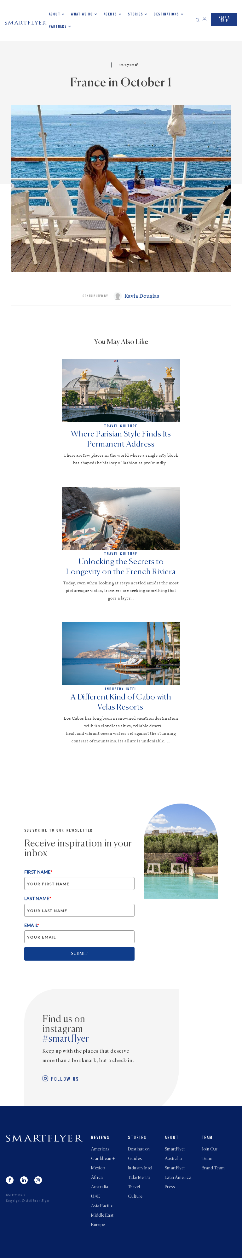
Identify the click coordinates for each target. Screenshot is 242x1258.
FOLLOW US (65, 1079)
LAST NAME (37, 898)
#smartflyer (66, 1039)
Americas (100, 1149)
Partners (58, 27)
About (54, 14)
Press (170, 1187)
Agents (110, 14)
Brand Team (213, 1168)
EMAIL (31, 925)
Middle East (102, 1215)
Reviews (100, 1138)
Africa (97, 1177)
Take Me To (139, 1177)
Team (207, 1138)
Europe (98, 1225)
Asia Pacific (102, 1206)
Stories (135, 14)
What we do (82, 14)
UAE (95, 1196)
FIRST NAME (38, 872)
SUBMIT (79, 953)
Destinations (166, 14)
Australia (99, 1187)
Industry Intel (140, 1168)
